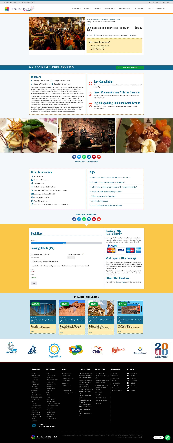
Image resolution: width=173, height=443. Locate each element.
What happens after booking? (103, 196)
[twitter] (149, 2)
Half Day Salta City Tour (96, 326)
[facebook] (153, 2)
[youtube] (160, 2)
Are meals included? (99, 201)
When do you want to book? (40, 254)
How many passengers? (75, 254)
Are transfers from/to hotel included (106, 205)
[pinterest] (157, 2)
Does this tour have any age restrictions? (108, 182)
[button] (2, 135)
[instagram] (167, 2)
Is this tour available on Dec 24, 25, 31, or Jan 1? (110, 177)
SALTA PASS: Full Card (124, 326)
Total (32, 274)
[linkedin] (164, 2)
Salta (32, 331)
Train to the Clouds (37, 326)
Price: (32, 269)
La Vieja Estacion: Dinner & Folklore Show (44, 261)
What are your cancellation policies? (106, 191)
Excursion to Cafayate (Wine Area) (70, 326)
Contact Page (120, 282)
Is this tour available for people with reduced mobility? (114, 187)
